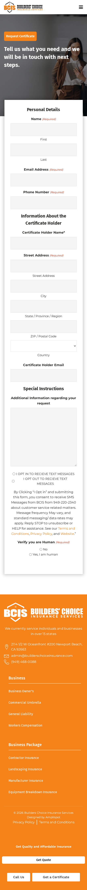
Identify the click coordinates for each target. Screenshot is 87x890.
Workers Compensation (25, 725)
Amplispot (53, 817)
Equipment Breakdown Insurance (32, 792)
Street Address (44, 276)
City (43, 296)
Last (43, 159)
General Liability (20, 714)
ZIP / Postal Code (43, 336)
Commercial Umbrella (24, 702)
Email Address (43, 169)
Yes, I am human (45, 554)
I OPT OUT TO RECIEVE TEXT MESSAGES (45, 481)
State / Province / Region (43, 316)
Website (67, 534)
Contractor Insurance (23, 758)
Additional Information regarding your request (43, 400)
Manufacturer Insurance (25, 781)
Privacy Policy (41, 534)
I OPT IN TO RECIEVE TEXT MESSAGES (45, 474)
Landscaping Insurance (25, 769)
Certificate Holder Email (43, 365)
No (45, 549)
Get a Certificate (56, 877)
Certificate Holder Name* (43, 232)
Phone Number (43, 192)
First (43, 139)
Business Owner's (21, 691)
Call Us (18, 877)
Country (43, 355)
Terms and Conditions (56, 822)
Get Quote (43, 860)
